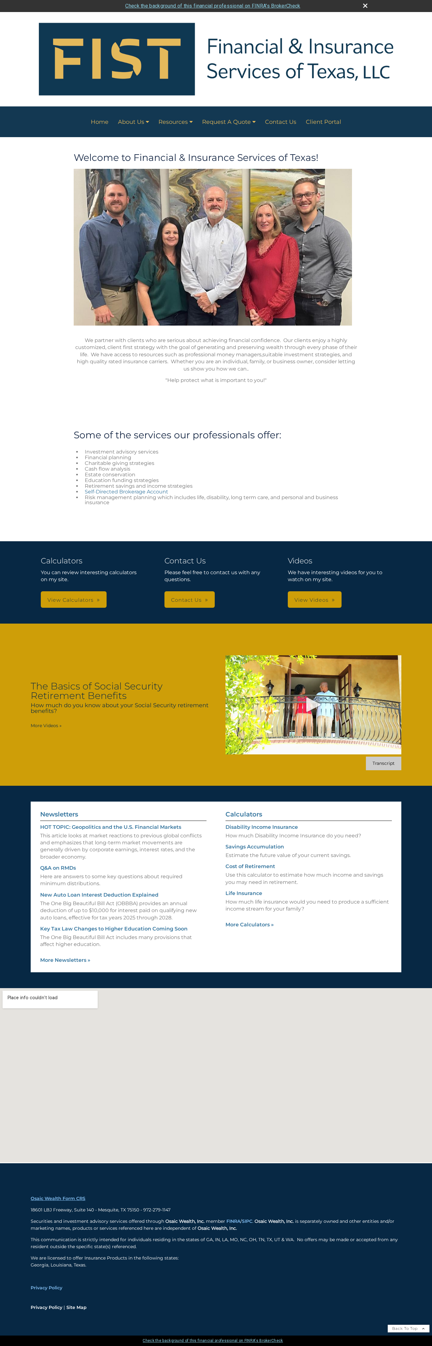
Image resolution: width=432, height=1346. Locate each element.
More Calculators (249, 925)
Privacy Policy (46, 1288)
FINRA (233, 1221)
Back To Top (405, 1328)
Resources (173, 121)
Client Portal (323, 121)
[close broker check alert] (365, 5)
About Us (131, 121)
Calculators (243, 814)
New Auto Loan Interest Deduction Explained (99, 895)
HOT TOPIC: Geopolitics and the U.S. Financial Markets (110, 827)
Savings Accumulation (254, 847)
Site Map (76, 1307)
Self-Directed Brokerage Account (126, 492)
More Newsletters (65, 960)
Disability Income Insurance (261, 827)
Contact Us (280, 121)
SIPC (247, 1221)
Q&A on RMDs (58, 868)
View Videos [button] (311, 600)
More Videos (46, 725)
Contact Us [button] (186, 600)
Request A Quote (226, 121)
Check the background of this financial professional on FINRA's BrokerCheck (212, 6)
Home (99, 121)
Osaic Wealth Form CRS (58, 1198)
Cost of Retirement (250, 866)
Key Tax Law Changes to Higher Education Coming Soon (114, 929)
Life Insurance (243, 893)
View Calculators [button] (70, 600)
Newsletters (59, 814)
